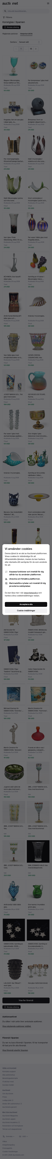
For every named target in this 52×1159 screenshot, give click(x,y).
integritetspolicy (31, 593)
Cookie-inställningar (26, 610)
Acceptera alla (26, 604)
